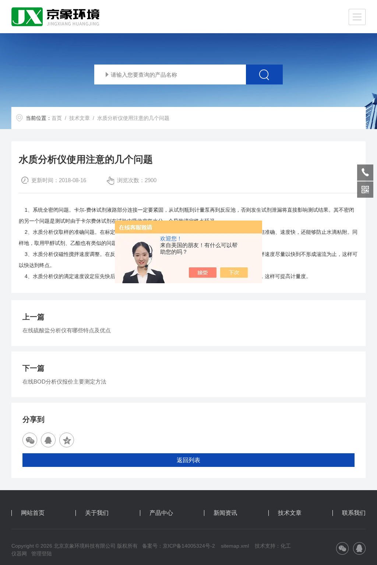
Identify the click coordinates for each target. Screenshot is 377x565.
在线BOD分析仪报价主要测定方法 (64, 381)
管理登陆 (41, 554)
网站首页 (33, 513)
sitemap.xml (235, 546)
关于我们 (97, 513)
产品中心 (161, 513)
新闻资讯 (225, 513)
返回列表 (188, 460)
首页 (57, 118)
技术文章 (79, 118)
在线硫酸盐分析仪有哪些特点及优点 (66, 330)
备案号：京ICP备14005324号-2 (178, 546)
